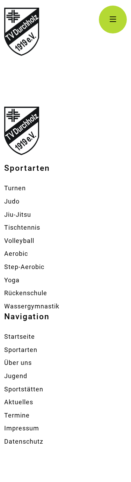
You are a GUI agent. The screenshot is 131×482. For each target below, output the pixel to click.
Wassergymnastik (31, 306)
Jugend (15, 376)
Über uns (18, 362)
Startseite (19, 336)
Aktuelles (18, 402)
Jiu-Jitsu (17, 214)
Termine (17, 415)
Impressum (21, 428)
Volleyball (19, 240)
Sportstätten (23, 389)
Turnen (15, 188)
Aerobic (16, 253)
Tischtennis (22, 227)
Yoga (12, 280)
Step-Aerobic (24, 266)
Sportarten (20, 349)
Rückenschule (25, 293)
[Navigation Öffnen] (113, 19)
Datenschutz (23, 441)
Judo (12, 201)
